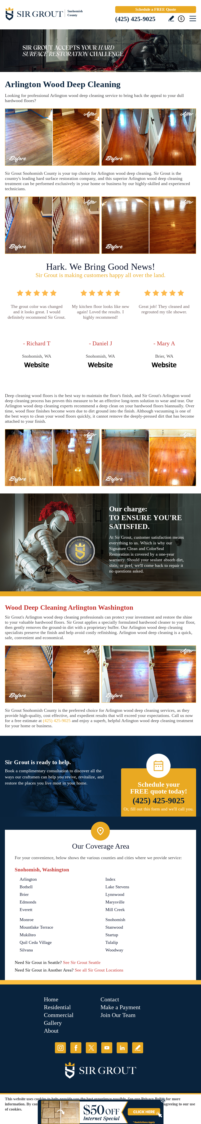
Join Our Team (118, 1015)
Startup (111, 934)
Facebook (75, 1047)
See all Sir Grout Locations (99, 970)
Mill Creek (115, 909)
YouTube (106, 1047)
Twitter (91, 1047)
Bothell (26, 886)
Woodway (114, 950)
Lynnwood (114, 894)
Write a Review (171, 18)
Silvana (26, 950)
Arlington (28, 879)
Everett (26, 909)
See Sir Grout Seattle (81, 962)
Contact (109, 999)
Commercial (59, 1015)
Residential (57, 1007)
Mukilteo (28, 934)
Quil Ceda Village (36, 942)
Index (110, 879)
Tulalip (111, 942)
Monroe (27, 919)
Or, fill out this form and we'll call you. (159, 809)
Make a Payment (120, 1007)
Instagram (60, 1047)
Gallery (53, 1023)
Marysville (115, 902)
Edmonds (28, 902)
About (51, 1031)
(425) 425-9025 (135, 19)
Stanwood (114, 927)
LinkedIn (122, 1047)
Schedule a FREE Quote (155, 9)
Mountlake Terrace (36, 927)
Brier (24, 894)
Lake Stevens (117, 886)
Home (51, 999)
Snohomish (115, 919)
